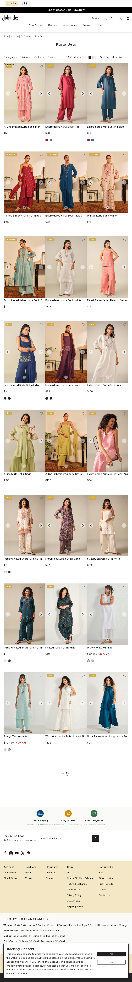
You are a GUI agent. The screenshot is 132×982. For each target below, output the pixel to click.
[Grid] (89, 57)
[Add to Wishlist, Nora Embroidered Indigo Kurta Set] (124, 676)
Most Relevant (120, 57)
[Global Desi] (12, 3)
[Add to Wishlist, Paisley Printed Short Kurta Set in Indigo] (41, 587)
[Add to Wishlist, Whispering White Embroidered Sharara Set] (83, 676)
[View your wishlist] (113, 18)
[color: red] (46, 140)
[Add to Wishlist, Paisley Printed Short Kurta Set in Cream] (41, 498)
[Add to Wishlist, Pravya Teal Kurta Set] (41, 676)
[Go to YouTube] (17, 852)
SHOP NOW (79, 9)
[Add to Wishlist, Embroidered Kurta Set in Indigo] (124, 66)
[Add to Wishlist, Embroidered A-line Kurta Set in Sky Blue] (41, 240)
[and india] (24, 3)
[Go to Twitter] (22, 852)
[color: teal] (92, 660)
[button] (105, 18)
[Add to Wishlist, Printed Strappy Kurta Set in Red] (41, 155)
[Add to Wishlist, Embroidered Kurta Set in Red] (83, 66)
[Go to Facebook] (5, 852)
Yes (111, 954)
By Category (27, 36)
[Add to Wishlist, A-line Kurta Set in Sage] (41, 413)
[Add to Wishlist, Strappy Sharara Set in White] (124, 498)
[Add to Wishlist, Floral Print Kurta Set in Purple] (83, 498)
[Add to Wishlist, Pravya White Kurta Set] (124, 587)
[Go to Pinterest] (28, 852)
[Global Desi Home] (10, 18)
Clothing (15, 36)
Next (41, 93)
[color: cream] (5, 572)
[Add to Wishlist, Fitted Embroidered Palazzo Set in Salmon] (124, 240)
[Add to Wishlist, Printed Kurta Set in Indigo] (83, 587)
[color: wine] (5, 398)
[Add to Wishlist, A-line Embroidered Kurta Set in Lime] (83, 413)
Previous (8, 93)
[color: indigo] (51, 140)
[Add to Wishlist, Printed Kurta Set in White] (124, 155)
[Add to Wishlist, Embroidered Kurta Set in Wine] (83, 325)
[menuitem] (35, 25)
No (111, 962)
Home (6, 36)
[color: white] (88, 660)
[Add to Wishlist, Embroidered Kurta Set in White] (83, 240)
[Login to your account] (121, 18)
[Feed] (85, 57)
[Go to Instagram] (11, 852)
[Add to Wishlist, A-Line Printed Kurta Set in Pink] (41, 66)
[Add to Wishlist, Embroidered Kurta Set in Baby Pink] (124, 413)
